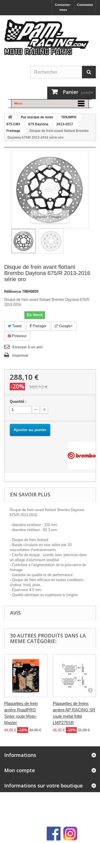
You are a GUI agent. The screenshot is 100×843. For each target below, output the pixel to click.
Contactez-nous (63, 7)
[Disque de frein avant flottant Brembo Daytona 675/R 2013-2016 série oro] (23, 241)
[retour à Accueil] (10, 117)
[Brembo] (82, 455)
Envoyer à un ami (27, 347)
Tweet (16, 326)
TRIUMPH (68, 117)
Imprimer (20, 355)
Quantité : (18, 401)
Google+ (65, 326)
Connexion (85, 4)
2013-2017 (64, 124)
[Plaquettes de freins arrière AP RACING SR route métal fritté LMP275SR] (74, 675)
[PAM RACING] (46, 40)
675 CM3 (13, 124)
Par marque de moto (37, 117)
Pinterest (18, 336)
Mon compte (19, 770)
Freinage (13, 131)
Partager (39, 326)
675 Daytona (38, 124)
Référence (12, 291)
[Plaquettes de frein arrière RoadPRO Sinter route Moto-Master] (25, 675)
